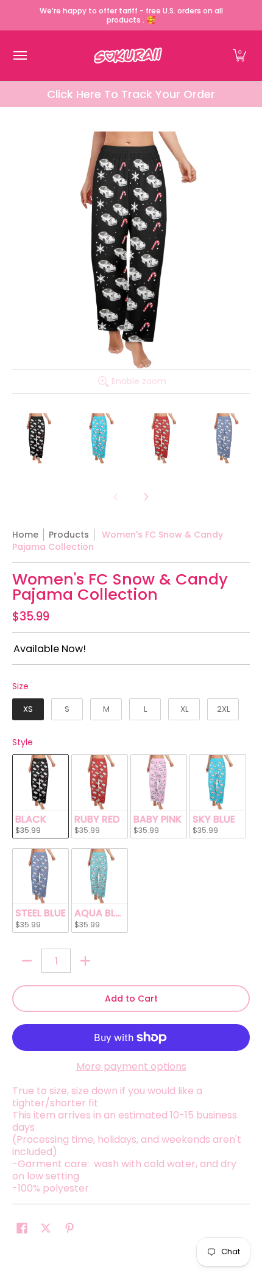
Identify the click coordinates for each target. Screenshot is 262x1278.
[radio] (28, 711)
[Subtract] (26, 961)
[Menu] (19, 55)
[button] (239, 55)
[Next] (145, 496)
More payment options (131, 1067)
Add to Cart (131, 998)
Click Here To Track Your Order (131, 94)
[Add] (85, 961)
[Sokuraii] (128, 56)
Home (25, 534)
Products (69, 534)
